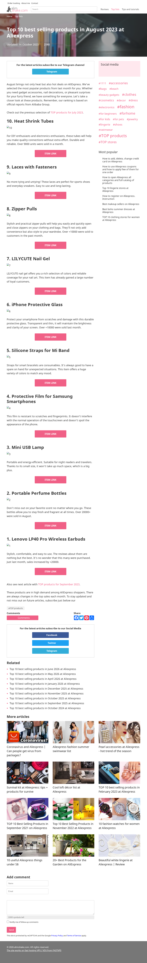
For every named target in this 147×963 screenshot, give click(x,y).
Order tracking (13, 3)
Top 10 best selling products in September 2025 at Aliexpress (47, 703)
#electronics (106, 107)
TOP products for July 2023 (67, 112)
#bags (103, 89)
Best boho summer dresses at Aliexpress (118, 211)
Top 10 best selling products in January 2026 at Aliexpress (45, 683)
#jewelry (132, 119)
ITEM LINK (50, 153)
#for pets (118, 119)
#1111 (102, 83)
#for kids (104, 119)
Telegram (51, 71)
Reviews (105, 9)
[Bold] (8, 898)
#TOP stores (108, 142)
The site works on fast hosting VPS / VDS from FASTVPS (34, 950)
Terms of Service (74, 935)
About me (25, 3)
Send (11, 929)
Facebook (51, 635)
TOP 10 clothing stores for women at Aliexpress (121, 218)
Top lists (115, 9)
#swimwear (106, 129)
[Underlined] (15, 898)
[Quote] (22, 898)
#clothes (129, 94)
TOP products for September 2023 (59, 584)
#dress (133, 100)
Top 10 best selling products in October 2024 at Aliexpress (45, 708)
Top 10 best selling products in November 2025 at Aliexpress (47, 693)
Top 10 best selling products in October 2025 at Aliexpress (45, 698)
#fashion (125, 106)
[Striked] (19, 898)
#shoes (117, 124)
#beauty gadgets (109, 94)
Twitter (51, 643)
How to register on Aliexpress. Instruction (118, 197)
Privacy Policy (57, 935)
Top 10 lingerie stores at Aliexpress (115, 189)
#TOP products (15, 608)
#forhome (127, 113)
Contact (34, 3)
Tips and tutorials (130, 9)
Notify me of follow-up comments (24, 922)
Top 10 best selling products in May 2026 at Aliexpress (43, 674)
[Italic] (12, 898)
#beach (113, 88)
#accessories (118, 83)
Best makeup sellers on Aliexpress (120, 204)
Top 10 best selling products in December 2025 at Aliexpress (46, 688)
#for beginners (108, 113)
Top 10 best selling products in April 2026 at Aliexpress (43, 678)
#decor (121, 100)
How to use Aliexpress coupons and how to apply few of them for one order (120, 169)
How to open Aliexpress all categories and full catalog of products (118, 180)
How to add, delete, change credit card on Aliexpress (120, 160)
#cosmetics (106, 100)
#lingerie (104, 124)
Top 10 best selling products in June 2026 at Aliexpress (43, 669)
